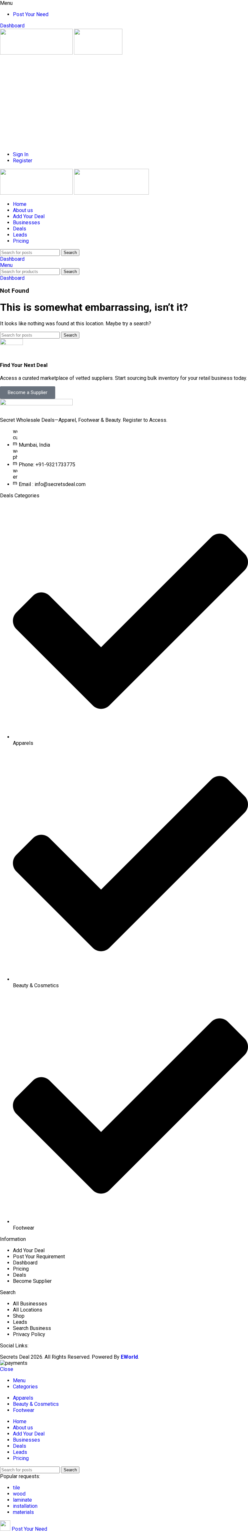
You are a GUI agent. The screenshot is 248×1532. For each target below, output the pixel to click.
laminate (22, 1500)
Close (6, 1369)
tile (16, 1488)
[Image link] (36, 404)
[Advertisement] (124, 101)
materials (23, 1512)
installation (25, 1506)
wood (19, 1494)
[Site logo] (37, 53)
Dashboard (12, 26)
